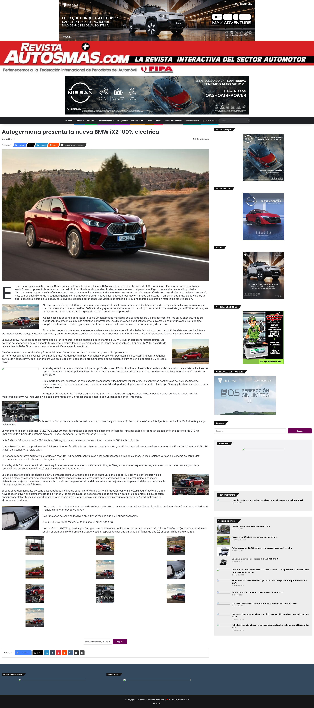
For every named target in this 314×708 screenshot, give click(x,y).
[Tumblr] (52, 652)
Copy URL (120, 642)
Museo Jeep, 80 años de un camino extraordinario (254, 537)
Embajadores (122, 121)
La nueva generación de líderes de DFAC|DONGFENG (255, 559)
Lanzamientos (137, 121)
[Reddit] (64, 652)
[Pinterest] (58, 652)
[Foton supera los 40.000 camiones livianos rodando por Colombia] (223, 551)
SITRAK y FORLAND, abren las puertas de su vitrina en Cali (257, 592)
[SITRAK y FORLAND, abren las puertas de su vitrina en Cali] (223, 595)
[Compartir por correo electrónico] (76, 652)
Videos (158, 121)
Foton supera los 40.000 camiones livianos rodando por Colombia (262, 548)
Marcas (79, 121)
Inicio (69, 121)
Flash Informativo (191, 121)
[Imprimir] (82, 652)
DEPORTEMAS (210, 121)
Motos (149, 121)
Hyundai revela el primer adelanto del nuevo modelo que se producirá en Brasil (267, 500)
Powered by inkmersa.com (179, 700)
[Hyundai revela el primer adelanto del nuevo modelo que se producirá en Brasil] (223, 503)
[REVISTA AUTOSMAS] (157, 57)
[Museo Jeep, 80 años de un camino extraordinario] (223, 540)
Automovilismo (105, 121)
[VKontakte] (70, 652)
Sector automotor (172, 121)
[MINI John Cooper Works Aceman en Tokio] (223, 529)
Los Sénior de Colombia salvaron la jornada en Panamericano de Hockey (264, 603)
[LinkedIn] (46, 652)
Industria (90, 121)
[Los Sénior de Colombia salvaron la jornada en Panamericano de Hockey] (223, 606)
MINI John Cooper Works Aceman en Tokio (251, 526)
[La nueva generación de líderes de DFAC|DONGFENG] (223, 562)
